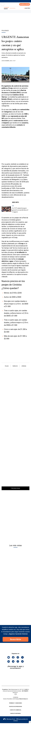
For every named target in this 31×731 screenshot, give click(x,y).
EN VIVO (27, 8)
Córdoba (24, 366)
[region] (15, 24)
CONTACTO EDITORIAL (15, 713)
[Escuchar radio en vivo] (2, 8)
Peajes (7, 366)
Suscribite (15, 639)
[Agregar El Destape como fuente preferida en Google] (15, 63)
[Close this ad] (30, 722)
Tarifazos (15, 366)
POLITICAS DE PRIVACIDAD (15, 706)
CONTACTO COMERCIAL (15, 710)
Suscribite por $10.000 (24, 4)
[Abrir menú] (2, 4)
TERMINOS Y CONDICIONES (15, 703)
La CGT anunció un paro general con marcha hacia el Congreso (20, 210)
